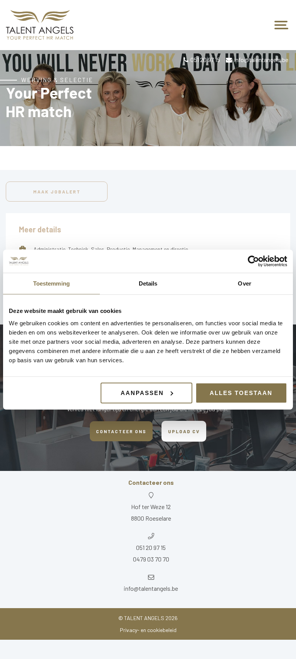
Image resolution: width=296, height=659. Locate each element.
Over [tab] (244, 283)
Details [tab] (148, 283)
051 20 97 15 (205, 59)
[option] (148, 98)
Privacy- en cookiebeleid (148, 630)
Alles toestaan (241, 392)
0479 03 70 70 (151, 559)
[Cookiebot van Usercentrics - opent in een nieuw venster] (253, 261)
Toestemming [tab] (51, 283)
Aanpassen (142, 392)
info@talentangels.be (261, 59)
